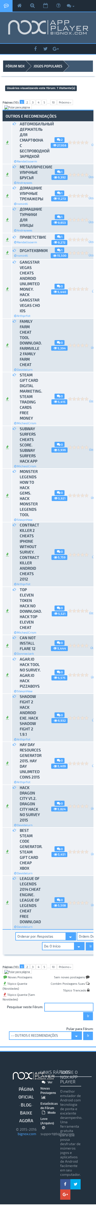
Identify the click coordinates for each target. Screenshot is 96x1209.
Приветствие (30, 237)
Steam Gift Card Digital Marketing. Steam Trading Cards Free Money (30, 396)
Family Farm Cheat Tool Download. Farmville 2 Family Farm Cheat (30, 343)
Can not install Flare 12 (28, 643)
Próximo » (65, 102)
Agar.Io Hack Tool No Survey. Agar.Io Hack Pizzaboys (30, 672)
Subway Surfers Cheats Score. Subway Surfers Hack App (28, 444)
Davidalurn (25, 369)
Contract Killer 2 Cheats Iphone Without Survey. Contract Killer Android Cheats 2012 (29, 552)
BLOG (26, 1104)
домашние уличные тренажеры (30, 193)
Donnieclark (25, 653)
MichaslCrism (26, 423)
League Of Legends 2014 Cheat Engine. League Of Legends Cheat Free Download (30, 900)
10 (53, 102)
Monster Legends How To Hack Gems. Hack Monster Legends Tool (29, 493)
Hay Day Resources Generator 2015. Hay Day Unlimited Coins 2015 (30, 760)
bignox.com (26, 1134)
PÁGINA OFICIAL (26, 1093)
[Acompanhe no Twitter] (45, 49)
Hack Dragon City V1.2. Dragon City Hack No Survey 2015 (30, 803)
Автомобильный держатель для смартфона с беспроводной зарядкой (30, 140)
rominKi (22, 203)
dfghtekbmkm (30, 250)
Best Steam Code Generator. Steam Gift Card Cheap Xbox (30, 849)
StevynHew (25, 519)
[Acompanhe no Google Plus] (56, 49)
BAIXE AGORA (26, 1116)
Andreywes (24, 182)
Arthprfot (23, 315)
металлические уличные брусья (30, 172)
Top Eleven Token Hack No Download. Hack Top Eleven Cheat (30, 608)
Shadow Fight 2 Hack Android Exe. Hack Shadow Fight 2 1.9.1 (29, 715)
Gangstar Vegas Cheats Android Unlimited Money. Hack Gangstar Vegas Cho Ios (30, 286)
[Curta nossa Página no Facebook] (35, 49)
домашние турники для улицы (30, 217)
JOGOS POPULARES (48, 66)
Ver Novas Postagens (48, 1087)
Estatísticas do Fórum (49, 1106)
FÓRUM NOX (15, 66)
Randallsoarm (27, 161)
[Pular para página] (17, 106)
